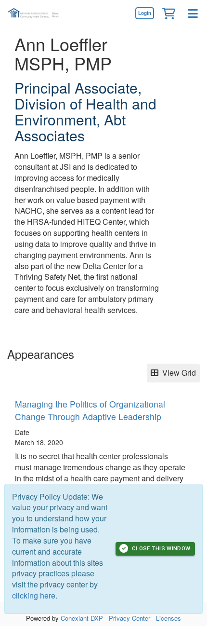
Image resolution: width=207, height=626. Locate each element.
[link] (144, 13)
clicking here (33, 595)
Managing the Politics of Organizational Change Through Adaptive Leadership (90, 410)
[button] (168, 13)
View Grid (177, 372)
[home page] (36, 13)
